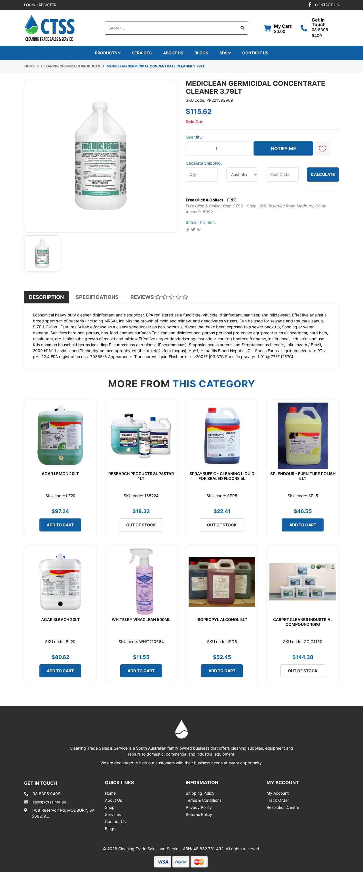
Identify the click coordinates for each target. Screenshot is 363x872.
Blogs (201, 52)
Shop (110, 807)
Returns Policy (199, 814)
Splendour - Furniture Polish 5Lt (302, 476)
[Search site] (242, 28)
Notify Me (283, 148)
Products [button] (106, 52)
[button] (322, 148)
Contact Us (255, 52)
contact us (327, 5)
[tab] (46, 297)
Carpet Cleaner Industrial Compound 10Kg (303, 622)
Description (46, 297)
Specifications (97, 297)
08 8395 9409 (46, 793)
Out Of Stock (141, 524)
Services (142, 52)
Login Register (40, 5)
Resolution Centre (283, 807)
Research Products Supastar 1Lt (141, 476)
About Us (173, 52)
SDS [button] (224, 52)
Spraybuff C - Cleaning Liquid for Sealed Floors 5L (221, 476)
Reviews (142, 297)
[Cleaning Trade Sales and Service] (50, 27)
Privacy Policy (199, 807)
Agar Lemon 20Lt (60, 473)
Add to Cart (60, 524)
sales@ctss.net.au (49, 801)
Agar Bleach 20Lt (60, 619)
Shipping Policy (200, 793)
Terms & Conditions (203, 800)
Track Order (278, 800)
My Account (278, 793)
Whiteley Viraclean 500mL (141, 619)
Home (110, 793)
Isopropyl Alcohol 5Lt (222, 619)
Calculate (323, 174)
